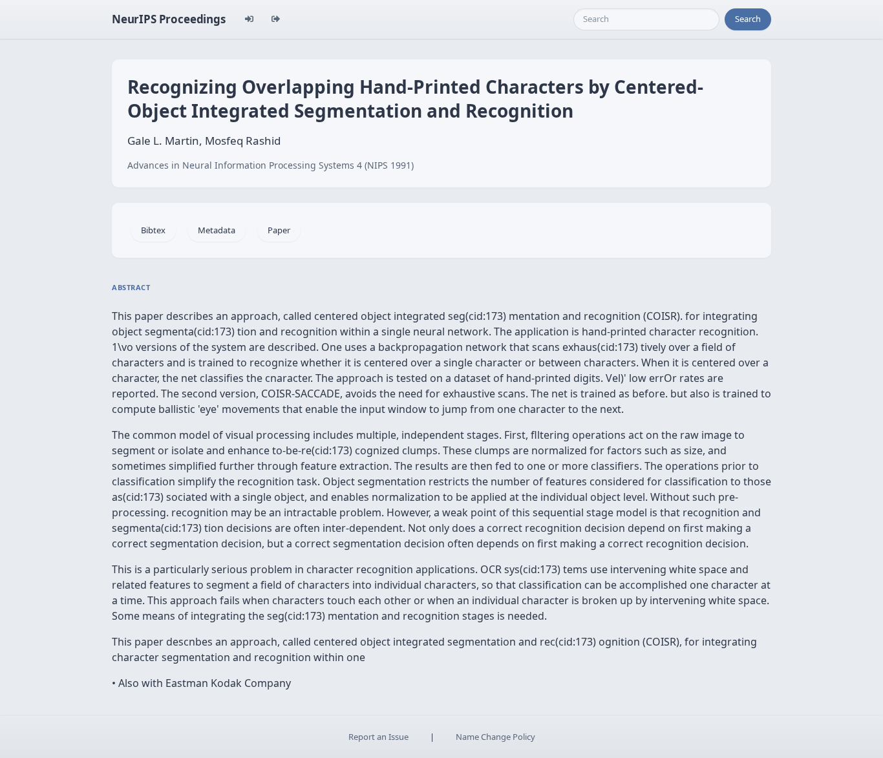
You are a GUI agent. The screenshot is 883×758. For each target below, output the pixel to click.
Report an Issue (378, 736)
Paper (279, 230)
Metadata (216, 230)
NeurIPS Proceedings (169, 19)
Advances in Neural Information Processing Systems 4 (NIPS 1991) (270, 165)
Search (748, 19)
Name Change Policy (495, 736)
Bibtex (153, 230)
